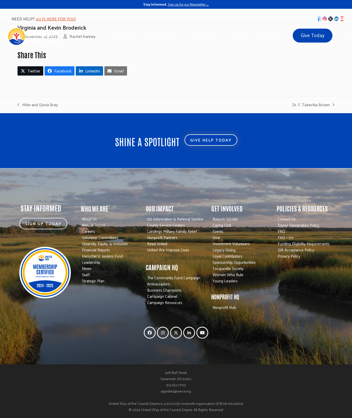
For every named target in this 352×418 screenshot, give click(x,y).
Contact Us (287, 218)
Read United (157, 243)
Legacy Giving (224, 249)
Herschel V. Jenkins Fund (102, 255)
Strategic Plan (93, 280)
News (86, 268)
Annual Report (93, 225)
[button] (346, 35)
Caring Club (222, 225)
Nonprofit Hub (224, 307)
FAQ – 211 (286, 237)
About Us (89, 218)
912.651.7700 (176, 385)
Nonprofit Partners (162, 237)
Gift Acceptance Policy (296, 249)
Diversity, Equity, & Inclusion (105, 243)
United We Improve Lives (168, 249)
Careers (88, 231)
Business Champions (164, 289)
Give (216, 237)
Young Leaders (225, 280)
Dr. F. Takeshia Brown (311, 105)
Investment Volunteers (231, 243)
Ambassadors (158, 283)
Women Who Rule (228, 274)
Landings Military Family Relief (172, 231)
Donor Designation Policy (298, 225)
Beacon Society (225, 218)
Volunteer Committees (100, 237)
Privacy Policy (289, 255)
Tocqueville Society (228, 268)
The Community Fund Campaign (173, 277)
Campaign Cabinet (162, 296)
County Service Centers (166, 225)
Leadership (91, 262)
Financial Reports (96, 249)
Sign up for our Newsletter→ (188, 4)
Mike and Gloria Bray (38, 105)
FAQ (281, 231)
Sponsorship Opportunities (234, 262)
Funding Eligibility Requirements (304, 243)
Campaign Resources (164, 302)
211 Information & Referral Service (175, 218)
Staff (86, 274)
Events (218, 231)
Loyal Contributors (227, 255)
